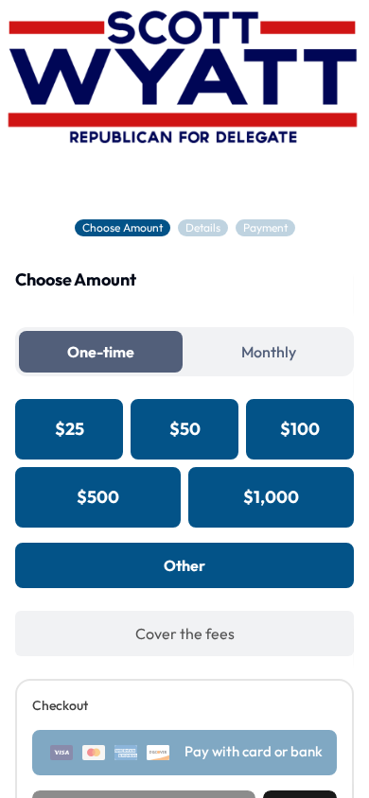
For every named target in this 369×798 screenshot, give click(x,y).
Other (184, 565)
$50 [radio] (185, 429)
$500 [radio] (98, 497)
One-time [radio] (100, 351)
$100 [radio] (300, 429)
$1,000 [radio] (271, 497)
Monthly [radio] (268, 351)
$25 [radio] (69, 429)
